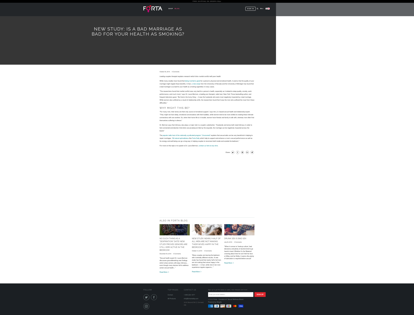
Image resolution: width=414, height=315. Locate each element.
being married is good (192, 81)
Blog (177, 8)
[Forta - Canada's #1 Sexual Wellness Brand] (154, 9)
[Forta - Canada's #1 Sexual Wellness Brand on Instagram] (147, 306)
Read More (164, 272)
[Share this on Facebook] (237, 152)
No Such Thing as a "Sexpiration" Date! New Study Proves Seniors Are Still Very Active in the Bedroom (173, 244)
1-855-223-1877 (189, 295)
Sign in (250, 8)
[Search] (257, 8)
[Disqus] (207, 187)
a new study (196, 84)
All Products (172, 298)
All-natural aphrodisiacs (180, 138)
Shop (170, 8)
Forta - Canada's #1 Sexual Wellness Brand (228, 299)
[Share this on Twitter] (232, 152)
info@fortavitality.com (191, 298)
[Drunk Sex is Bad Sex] (239, 229)
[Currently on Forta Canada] (267, 9)
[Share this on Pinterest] (242, 152)
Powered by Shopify (215, 302)
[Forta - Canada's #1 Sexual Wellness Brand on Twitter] (147, 297)
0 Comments (175, 72)
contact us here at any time (208, 145)
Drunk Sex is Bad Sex (235, 238)
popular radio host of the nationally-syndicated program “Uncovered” (186, 135)
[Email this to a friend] (252, 152)
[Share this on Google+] (247, 152)
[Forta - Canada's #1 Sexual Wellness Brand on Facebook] (154, 297)
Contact (170, 295)
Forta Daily (196, 138)
